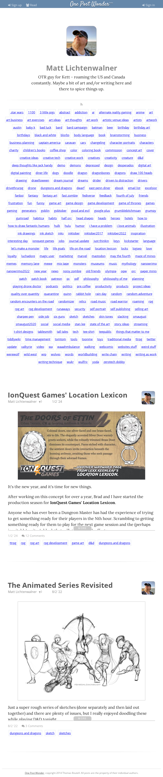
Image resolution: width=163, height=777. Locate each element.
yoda (95, 362)
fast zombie (70, 195)
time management (37, 339)
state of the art (100, 324)
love (149, 248)
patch (23, 279)
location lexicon (105, 248)
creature (127, 158)
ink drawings (26, 233)
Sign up (16, 5)
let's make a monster (25, 248)
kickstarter (131, 241)
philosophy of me (115, 279)
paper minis (148, 271)
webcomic (106, 347)
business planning (22, 142)
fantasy (33, 195)
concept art (134, 150)
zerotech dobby (114, 362)
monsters (79, 263)
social (45, 324)
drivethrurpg (14, 188)
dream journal (63, 180)
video (40, 347)
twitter (151, 339)
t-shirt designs (23, 331)
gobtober (60, 211)
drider (97, 180)
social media (61, 324)
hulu (68, 226)
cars (83, 142)
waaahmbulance (68, 347)
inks (61, 233)
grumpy (150, 211)
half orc (66, 218)
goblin (45, 211)
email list (134, 188)
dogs (55, 173)
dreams (83, 180)
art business (14, 120)
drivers (142, 180)
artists (137, 120)
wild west (30, 354)
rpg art (19, 309)
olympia (110, 271)
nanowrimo (149, 263)
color (73, 150)
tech (76, 331)
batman (97, 127)
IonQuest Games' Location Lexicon (67, 395)
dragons (120, 173)
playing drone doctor (27, 286)
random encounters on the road (32, 301)
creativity (111, 158)
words (69, 354)
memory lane (30, 263)
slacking (122, 316)
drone (32, 188)
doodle (68, 173)
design (108, 165)
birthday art (142, 127)
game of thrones (130, 203)
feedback (105, 195)
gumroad (22, 218)
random (116, 294)
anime (140, 112)
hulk (57, 226)
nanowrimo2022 (18, 271)
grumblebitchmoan (127, 211)
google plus (102, 211)
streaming (140, 324)
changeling (97, 142)
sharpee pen (25, 316)
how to (142, 218)
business (140, 135)
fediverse (88, 195)
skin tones (106, 316)
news (54, 271)
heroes (115, 218)
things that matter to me (132, 331)
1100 (31, 112)
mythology (129, 263)
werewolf (13, 354)
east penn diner (99, 188)
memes (11, 263)
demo (61, 165)
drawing (21, 180)
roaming (138, 301)
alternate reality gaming (115, 112)
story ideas (121, 324)
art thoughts (73, 120)
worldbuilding (87, 354)
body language (84, 135)
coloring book (91, 150)
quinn (67, 294)
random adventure (139, 294)
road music (98, 301)
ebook (119, 188)
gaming (12, 211)
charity (13, 150)
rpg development (40, 309)
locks (124, 248)
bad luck (45, 127)
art (151, 112)
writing (126, 354)
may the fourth (120, 256)
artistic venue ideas (116, 120)
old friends (93, 271)
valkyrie (26, 347)
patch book (39, 279)
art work (92, 120)
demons (75, 165)
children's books (34, 150)
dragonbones (101, 173)
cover (150, 150)
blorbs (65, 135)
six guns (59, 316)
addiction (81, 112)
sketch (73, 316)
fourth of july (125, 195)
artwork (151, 120)
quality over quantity (25, 294)
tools (74, 339)
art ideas (55, 120)
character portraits (122, 142)
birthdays (23, 135)
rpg (150, 301)
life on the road (80, 248)
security (80, 309)
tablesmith (45, 331)
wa (51, 347)
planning (138, 279)
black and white (45, 135)
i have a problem (100, 226)
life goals (59, 248)
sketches (88, 316)
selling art (141, 309)
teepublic (105, 331)
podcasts (52, 286)
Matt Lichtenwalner (22, 401)
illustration (147, 226)
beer (110, 127)
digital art (144, 165)
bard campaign (77, 127)
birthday (123, 127)
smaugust (139, 316)
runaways (63, 309)
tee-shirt (88, 331)
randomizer (66, 301)
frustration (15, 203)
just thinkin (101, 241)
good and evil (80, 211)
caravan (70, 142)
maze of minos (145, 256)
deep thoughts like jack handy (32, 165)
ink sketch (46, 233)
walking (89, 347)
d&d (140, 158)
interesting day (18, 241)
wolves (55, 354)
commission (113, 150)
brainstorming (120, 135)
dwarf (80, 188)
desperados (126, 165)
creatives (94, 158)
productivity (103, 286)
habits (53, 218)
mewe (48, 263)
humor (80, 226)
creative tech (51, 158)
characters (147, 142)
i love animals (126, 226)
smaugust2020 (26, 324)
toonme (87, 339)
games (150, 203)
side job (43, 316)
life (46, 248)
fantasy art (50, 195)
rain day (101, 294)
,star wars (16, 112)
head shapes (84, 218)
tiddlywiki (14, 339)
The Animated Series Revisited (60, 585)
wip (43, 354)
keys (117, 241)
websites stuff (127, 347)
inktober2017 (93, 233)
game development (101, 203)
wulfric (83, 362)
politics (67, 286)
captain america (49, 142)
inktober (74, 233)
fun (29, 203)
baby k (30, 127)
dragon (82, 173)
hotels (129, 218)
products (122, 286)
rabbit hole (83, 294)
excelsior (151, 188)
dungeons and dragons (56, 188)
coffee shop (58, 150)
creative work (74, 158)
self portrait (98, 309)
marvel (82, 256)
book (102, 135)
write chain (109, 354)
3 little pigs (47, 112)
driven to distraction (119, 180)
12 (35, 536)
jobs (61, 241)
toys (100, 339)
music (113, 263)
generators (29, 211)
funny (41, 203)
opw (124, 271)
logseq (137, 248)
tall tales (62, 331)
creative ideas (29, 158)
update (12, 347)
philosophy (91, 279)
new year (40, 271)
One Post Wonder (89, 4)
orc (133, 271)
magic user (47, 256)
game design (74, 203)
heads (102, 218)
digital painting (21, 173)
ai (93, 112)
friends (143, 195)
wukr (70, 362)
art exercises (35, 120)
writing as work (146, 354)
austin (17, 127)
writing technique (50, 362)
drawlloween (40, 180)
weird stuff (148, 347)
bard (59, 127)
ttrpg (139, 339)
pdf (76, 279)
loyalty (12, 256)
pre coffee (84, 286)
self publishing (120, 309)
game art (55, 203)
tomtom (60, 339)
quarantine (51, 294)
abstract (64, 112)
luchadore (28, 256)
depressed (92, 165)
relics (82, 301)
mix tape (63, 263)
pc (68, 279)
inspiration (138, 233)
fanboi (19, 195)
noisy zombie (72, 271)
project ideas (141, 286)
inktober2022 (117, 233)
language (149, 241)
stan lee (80, 324)
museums (97, 263)
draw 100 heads (141, 173)
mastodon (99, 256)
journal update (79, 241)
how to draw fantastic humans (28, 226)
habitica (38, 218)
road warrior (119, 301)
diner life (42, 173)
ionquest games (43, 241)
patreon (56, 279)
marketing (66, 256)
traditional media (119, 339)
